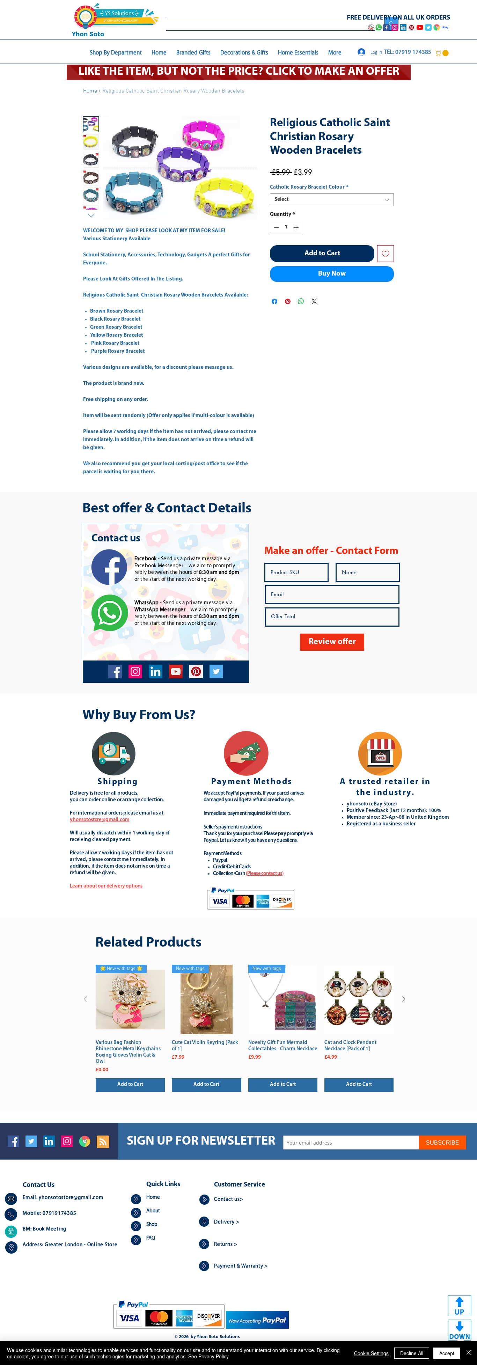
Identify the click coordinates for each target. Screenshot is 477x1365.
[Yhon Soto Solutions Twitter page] (428, 27)
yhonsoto (357, 804)
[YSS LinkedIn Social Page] (403, 27)
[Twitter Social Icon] (31, 1141)
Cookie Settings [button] (371, 1353)
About (153, 1211)
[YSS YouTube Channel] (420, 27)
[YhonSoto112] (115, 671)
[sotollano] (216, 671)
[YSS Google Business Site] (436, 27)
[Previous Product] (85, 999)
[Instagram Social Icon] (67, 1141)
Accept (446, 1353)
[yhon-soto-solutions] (155, 671)
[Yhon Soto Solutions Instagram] (394, 27)
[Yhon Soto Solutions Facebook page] (386, 27)
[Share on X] (314, 301)
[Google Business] (84, 1141)
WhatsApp (146, 603)
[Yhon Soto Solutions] (176, 671)
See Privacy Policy (208, 1356)
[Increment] (296, 227)
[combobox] (332, 200)
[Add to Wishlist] (385, 253)
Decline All (411, 1353)
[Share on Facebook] (274, 301)
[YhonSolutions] (196, 671)
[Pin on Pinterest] (288, 301)
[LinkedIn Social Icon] (49, 1141)
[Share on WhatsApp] (301, 301)
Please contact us (264, 873)
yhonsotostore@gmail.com (71, 1197)
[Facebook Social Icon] (13, 1141)
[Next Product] (403, 999)
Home (90, 91)
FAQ (150, 1238)
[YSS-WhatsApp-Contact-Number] (378, 27)
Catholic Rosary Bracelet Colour (309, 187)
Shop (151, 1224)
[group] (244, 1028)
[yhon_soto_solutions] (135, 671)
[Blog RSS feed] (103, 1142)
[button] (442, 53)
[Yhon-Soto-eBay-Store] (445, 27)
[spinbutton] (286, 227)
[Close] (468, 1353)
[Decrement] (275, 227)
